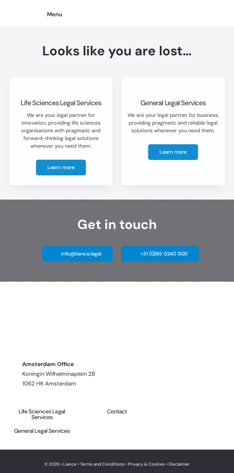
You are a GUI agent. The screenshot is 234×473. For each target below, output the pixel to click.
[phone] (31, 339)
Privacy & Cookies (146, 464)
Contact (117, 411)
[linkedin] (11, 339)
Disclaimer (179, 464)
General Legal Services (42, 431)
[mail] (21, 339)
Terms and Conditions (102, 464)
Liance (69, 464)
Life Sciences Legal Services (42, 414)
